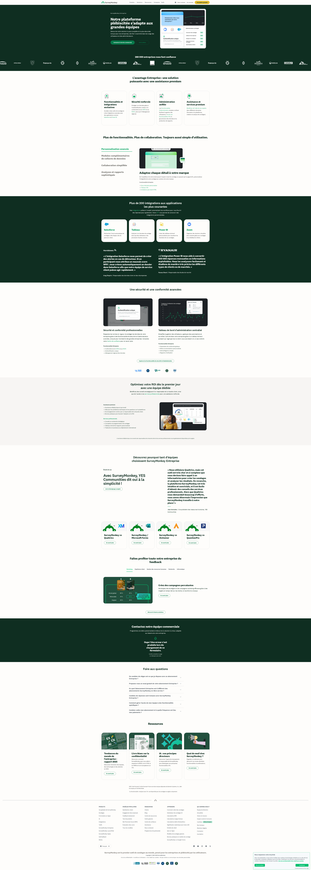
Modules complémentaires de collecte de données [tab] (115, 157)
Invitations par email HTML (149, 190)
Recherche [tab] (172, 569)
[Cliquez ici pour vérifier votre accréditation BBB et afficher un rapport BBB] (136, 864)
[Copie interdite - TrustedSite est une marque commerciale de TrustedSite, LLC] (152, 864)
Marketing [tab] (129, 569)
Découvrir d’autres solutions (155, 612)
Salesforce (107, 117)
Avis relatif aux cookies (297, 861)
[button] (155, 677)
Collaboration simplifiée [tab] (114, 165)
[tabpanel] (155, 590)
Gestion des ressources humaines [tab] (156, 569)
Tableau (136, 229)
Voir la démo (142, 42)
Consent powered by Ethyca (301, 868)
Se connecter (190, 2)
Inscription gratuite (202, 2)
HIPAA (144, 110)
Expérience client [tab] (140, 569)
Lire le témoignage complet (113, 489)
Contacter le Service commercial (123, 42)
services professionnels (152, 394)
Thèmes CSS (144, 187)
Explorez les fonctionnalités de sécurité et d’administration (155, 361)
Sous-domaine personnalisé (149, 185)
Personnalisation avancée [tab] (115, 149)
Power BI (114, 117)
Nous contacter (181, 2)
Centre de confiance (113, 341)
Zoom (189, 229)
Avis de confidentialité (284, 861)
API (158, 213)
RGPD (133, 112)
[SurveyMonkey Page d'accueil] (109, 2)
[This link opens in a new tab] (194, 846)
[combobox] (105, 846)
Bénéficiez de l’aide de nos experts (196, 108)
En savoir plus (110, 542)
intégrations (136, 210)
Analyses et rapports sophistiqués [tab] (112, 173)
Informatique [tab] (180, 569)
